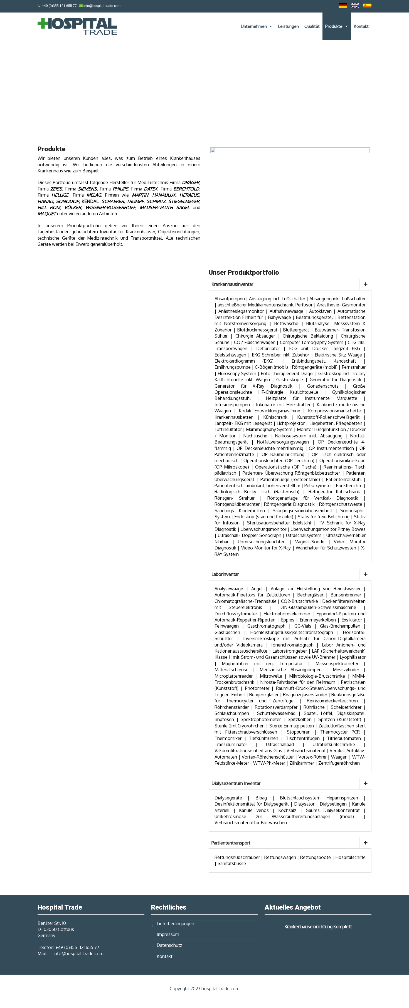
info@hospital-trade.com (101, 6)
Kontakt (361, 26)
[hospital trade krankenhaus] (290, 200)
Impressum (168, 934)
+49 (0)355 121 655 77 (59, 6)
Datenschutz (169, 945)
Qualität (312, 26)
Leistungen (288, 26)
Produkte (334, 26)
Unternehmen (254, 26)
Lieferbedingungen (175, 923)
